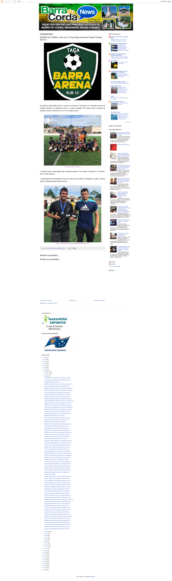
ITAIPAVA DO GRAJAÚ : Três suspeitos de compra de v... (58, 394)
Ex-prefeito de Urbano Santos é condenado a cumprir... (57, 377)
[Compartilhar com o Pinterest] (75, 248)
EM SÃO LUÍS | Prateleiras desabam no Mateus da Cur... (58, 510)
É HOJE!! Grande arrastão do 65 (52, 382)
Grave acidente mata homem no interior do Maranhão (57, 451)
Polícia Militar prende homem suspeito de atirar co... (57, 428)
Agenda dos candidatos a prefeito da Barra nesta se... (57, 447)
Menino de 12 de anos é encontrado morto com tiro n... (57, 457)
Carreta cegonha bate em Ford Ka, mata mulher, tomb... (57, 497)
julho (46, 535)
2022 (44, 365)
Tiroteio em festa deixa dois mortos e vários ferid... (56, 438)
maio (46, 539)
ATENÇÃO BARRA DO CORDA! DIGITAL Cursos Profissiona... (59, 400)
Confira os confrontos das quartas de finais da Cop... (57, 449)
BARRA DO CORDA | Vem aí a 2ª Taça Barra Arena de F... (58, 384)
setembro (47, 531)
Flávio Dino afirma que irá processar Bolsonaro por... (57, 386)
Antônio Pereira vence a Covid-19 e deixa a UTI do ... (57, 419)
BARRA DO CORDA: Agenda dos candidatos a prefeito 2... (58, 398)
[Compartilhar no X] (72, 248)
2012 (44, 565)
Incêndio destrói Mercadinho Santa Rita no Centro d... (57, 526)
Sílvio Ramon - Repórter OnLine (119, 43)
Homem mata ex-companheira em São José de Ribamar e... (58, 407)
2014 (44, 561)
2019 (44, 550)
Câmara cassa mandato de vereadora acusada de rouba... (58, 516)
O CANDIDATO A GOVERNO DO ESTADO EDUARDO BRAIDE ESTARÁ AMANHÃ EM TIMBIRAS (123, 47)
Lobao (112, 96)
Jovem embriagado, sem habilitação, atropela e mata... (57, 480)
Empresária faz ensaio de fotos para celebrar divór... (57, 512)
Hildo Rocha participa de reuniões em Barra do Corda (124, 221)
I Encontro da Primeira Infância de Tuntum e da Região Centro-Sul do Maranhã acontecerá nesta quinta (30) (123, 116)
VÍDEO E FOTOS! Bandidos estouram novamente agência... (58, 390)
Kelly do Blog (114, 60)
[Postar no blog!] (70, 248)
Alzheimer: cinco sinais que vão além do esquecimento (123, 235)
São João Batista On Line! (117, 101)
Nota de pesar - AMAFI (49, 474)
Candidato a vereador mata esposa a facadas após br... (57, 430)
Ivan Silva (113, 264)
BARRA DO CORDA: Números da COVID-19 (55, 421)
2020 (44, 370)
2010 (44, 569)
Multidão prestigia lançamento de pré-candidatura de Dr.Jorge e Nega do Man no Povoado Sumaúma (123, 90)
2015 (44, 559)
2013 (44, 563)
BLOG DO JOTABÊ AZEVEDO (118, 82)
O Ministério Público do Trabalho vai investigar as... (56, 505)
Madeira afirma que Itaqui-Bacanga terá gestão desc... (57, 520)
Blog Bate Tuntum (115, 112)
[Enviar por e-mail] (69, 248)
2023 (44, 363)
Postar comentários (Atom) (50, 303)
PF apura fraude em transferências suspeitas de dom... (57, 466)
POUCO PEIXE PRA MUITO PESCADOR (120, 83)
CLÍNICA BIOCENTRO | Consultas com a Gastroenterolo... (58, 453)
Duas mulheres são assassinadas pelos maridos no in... (57, 524)
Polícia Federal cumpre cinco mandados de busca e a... (57, 434)
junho (46, 537)
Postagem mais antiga (99, 300)
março (46, 544)
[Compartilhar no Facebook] (74, 248)
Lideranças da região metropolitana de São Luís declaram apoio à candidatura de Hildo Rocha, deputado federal (124, 209)
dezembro (47, 371)
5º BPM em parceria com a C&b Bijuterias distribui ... (57, 459)
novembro (47, 374)
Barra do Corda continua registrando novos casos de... (57, 518)
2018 (44, 553)
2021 (44, 368)
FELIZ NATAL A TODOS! (123, 144)
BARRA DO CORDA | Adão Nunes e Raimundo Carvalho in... (59, 499)
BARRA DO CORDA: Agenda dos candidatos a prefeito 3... (58, 388)
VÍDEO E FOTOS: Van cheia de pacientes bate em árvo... (58, 403)
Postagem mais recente (46, 300)
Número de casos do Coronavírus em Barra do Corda (57, 484)
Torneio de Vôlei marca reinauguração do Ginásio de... (57, 392)
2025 (44, 359)
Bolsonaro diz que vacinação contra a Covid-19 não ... (57, 436)
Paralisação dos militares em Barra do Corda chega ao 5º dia (124, 134)
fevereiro (47, 546)
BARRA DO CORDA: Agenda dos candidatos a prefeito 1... (58, 440)
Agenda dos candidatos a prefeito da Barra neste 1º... (57, 528)
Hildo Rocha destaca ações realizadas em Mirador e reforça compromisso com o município (123, 194)
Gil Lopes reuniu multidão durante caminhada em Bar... (57, 507)
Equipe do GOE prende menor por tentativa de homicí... (57, 476)
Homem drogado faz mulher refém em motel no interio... (57, 470)
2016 (44, 557)
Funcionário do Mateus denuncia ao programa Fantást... (58, 501)
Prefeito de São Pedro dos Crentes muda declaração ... (57, 495)
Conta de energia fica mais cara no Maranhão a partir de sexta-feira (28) (124, 155)
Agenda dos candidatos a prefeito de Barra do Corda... (57, 486)
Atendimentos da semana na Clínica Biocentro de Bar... (57, 413)
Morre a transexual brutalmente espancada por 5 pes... (57, 417)
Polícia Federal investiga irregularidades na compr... (57, 489)
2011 (44, 567)
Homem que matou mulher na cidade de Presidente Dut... (58, 432)
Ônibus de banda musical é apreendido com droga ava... (58, 455)
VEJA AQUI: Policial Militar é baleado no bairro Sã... (56, 426)
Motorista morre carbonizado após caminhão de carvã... (57, 445)
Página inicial (73, 300)
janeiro (46, 548)
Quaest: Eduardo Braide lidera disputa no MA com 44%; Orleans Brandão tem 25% (124, 180)
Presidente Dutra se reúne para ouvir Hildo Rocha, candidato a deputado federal (124, 248)
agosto (46, 533)
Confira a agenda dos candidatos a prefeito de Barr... (57, 478)
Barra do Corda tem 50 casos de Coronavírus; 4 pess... (57, 396)
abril (46, 542)
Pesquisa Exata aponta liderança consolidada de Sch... (57, 463)
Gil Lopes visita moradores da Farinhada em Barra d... (57, 522)
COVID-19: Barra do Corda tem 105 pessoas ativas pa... (57, 461)
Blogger (93, 576)
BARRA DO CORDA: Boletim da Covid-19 (54, 415)
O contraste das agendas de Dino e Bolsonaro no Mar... (57, 380)
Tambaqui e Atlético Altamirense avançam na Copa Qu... (58, 442)
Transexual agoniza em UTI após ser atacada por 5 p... (57, 482)
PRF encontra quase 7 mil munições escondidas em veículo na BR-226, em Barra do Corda (124, 167)
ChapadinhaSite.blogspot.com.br (119, 71)
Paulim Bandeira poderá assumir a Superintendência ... (57, 503)
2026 (44, 357)
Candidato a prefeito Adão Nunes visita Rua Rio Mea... (57, 514)
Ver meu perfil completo (114, 266)
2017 (44, 555)
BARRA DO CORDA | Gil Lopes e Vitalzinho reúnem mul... (58, 409)
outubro (47, 376)
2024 (44, 361)
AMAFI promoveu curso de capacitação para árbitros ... (57, 468)
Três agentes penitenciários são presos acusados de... (57, 491)
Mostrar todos (127, 122)
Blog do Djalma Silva (116, 85)
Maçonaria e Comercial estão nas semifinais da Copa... (57, 411)
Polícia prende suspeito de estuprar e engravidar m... (57, 472)
